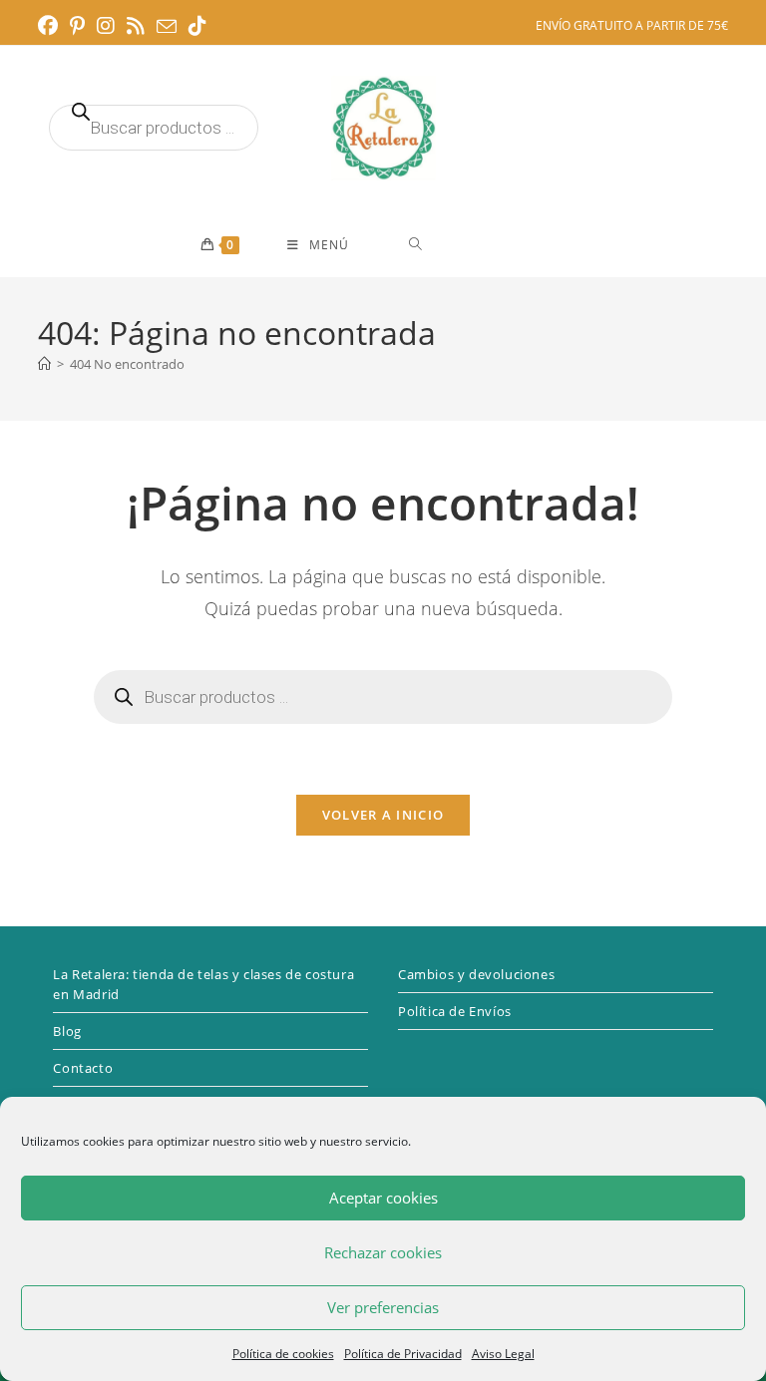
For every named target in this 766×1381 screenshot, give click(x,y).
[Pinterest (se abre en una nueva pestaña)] (77, 26)
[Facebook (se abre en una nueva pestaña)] (51, 26)
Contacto (83, 1068)
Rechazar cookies (383, 1252)
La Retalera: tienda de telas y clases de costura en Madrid (203, 984)
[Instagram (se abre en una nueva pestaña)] (106, 26)
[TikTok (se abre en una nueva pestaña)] (197, 26)
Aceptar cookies (383, 1198)
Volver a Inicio (383, 815)
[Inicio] (44, 364)
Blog (67, 1031)
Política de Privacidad (403, 1353)
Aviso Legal (503, 1353)
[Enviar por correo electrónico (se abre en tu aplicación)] (167, 27)
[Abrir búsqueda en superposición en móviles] (153, 128)
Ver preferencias (383, 1307)
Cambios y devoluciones (476, 974)
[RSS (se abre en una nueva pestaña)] (136, 26)
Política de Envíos (455, 1011)
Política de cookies (283, 1353)
